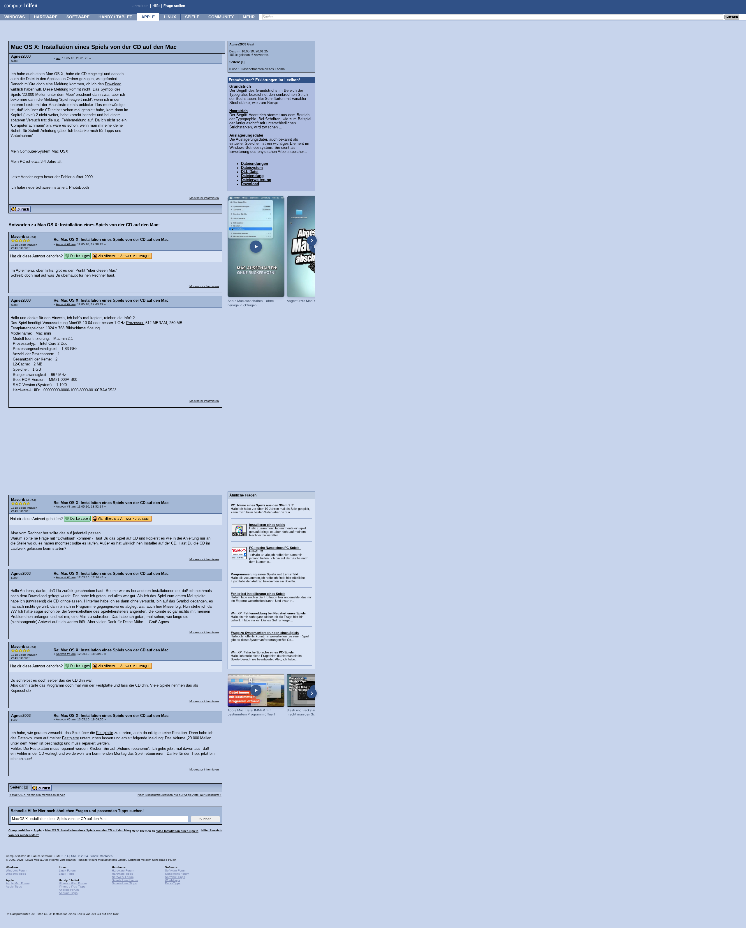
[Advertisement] (175, 103)
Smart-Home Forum (125, 880)
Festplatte (104, 685)
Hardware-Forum (123, 870)
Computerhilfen (19, 830)
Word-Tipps (172, 880)
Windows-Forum (16, 870)
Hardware (45, 17)
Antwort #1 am (65, 244)
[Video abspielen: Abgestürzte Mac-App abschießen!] (315, 246)
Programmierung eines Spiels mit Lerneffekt (264, 574)
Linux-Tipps (66, 873)
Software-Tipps (175, 876)
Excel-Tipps (172, 883)
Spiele (192, 17)
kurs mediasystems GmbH (109, 859)
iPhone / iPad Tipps (72, 886)
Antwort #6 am (65, 719)
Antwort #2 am (65, 304)
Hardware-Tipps (122, 873)
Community (221, 17)
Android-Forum (69, 889)
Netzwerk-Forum (122, 876)
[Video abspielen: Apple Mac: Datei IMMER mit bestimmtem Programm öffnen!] (256, 690)
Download (113, 84)
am (58, 58)
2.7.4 (64, 856)
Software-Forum (175, 870)
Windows (14, 17)
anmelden (141, 6)
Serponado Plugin (164, 859)
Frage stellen (174, 6)
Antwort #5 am (65, 653)
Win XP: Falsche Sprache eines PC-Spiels (262, 652)
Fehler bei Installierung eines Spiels (258, 593)
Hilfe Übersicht (211, 830)
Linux (170, 17)
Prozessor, (135, 323)
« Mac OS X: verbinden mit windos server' (37, 794)
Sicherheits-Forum (177, 873)
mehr (249, 17)
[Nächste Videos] (312, 240)
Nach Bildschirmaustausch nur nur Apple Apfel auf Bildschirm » (179, 794)
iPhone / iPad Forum (73, 883)
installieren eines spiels (267, 524)
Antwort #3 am (65, 506)
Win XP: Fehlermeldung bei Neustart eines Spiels (268, 613)
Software (77, 17)
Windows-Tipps (16, 873)
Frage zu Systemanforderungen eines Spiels (265, 632)
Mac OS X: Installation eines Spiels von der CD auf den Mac (87, 830)
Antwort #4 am (65, 577)
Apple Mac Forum (17, 883)
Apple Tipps (14, 886)
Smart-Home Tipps (124, 883)
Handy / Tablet (115, 17)
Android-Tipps (68, 893)
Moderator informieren (204, 197)
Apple (148, 17)
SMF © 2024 (79, 856)
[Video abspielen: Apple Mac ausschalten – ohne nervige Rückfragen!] (256, 246)
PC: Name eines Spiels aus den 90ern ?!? (262, 505)
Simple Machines (101, 856)
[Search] (731, 17)
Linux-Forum (67, 870)
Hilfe (156, 6)
